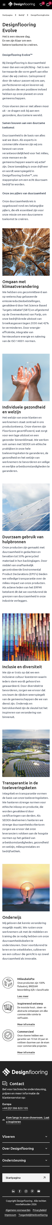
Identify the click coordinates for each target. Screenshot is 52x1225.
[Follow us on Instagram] (26, 1191)
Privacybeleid (40, 1210)
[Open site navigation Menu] (4, 4)
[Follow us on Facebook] (19, 1191)
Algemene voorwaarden (18, 1210)
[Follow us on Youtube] (38, 1191)
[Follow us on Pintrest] (32, 1191)
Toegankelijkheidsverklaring (33, 1215)
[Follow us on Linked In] (13, 1191)
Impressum (10, 1215)
